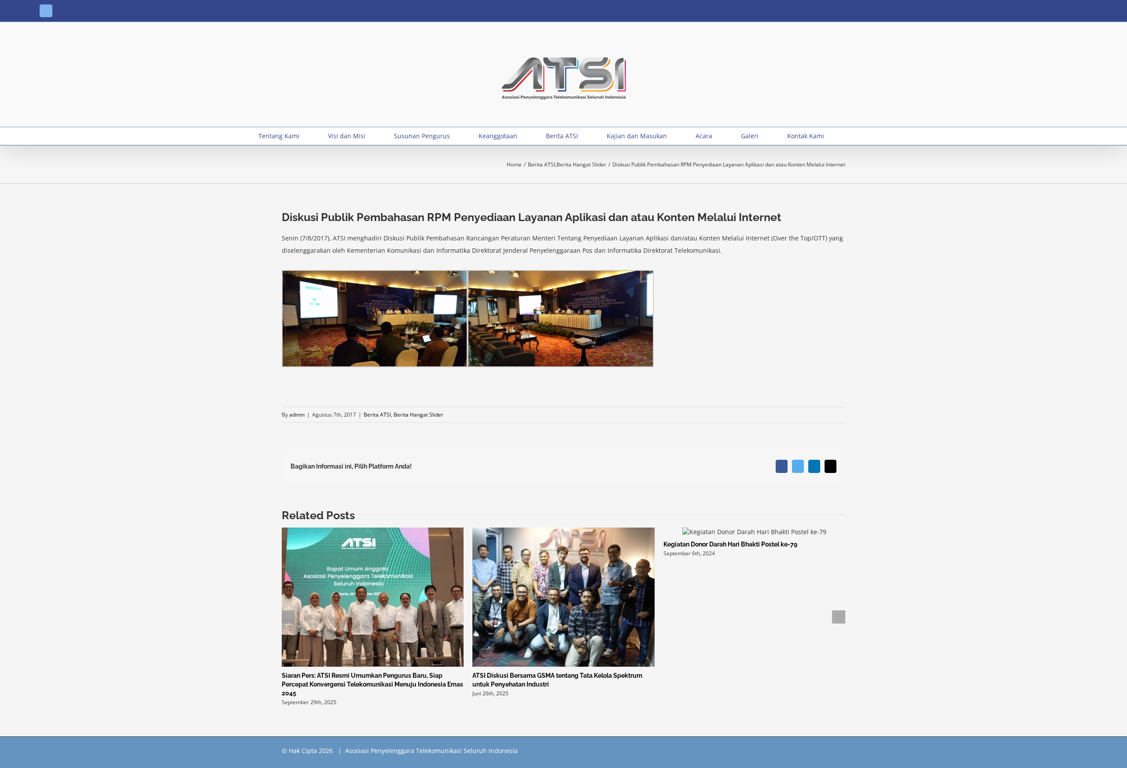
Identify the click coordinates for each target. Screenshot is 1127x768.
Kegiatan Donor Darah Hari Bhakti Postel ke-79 (730, 544)
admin (297, 414)
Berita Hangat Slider (418, 414)
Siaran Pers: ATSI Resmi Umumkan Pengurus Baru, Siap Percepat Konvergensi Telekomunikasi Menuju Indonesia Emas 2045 (372, 684)
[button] (855, 136)
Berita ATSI (377, 414)
